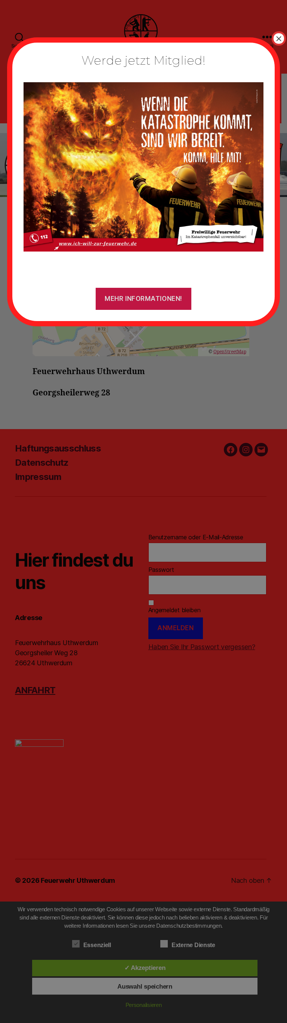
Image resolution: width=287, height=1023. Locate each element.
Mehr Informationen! (143, 298)
